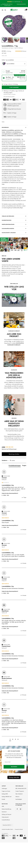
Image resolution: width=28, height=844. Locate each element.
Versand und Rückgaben (8, 216)
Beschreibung (5, 127)
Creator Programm (20, 791)
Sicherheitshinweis (6, 220)
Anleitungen (4, 788)
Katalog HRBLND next (6, 796)
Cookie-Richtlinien (6, 820)
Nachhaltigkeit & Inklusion (9, 232)
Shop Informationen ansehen (9, 96)
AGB (3, 806)
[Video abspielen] (14, 299)
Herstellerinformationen (8, 224)
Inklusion (17, 796)
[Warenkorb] (25, 10)
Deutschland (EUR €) (7, 825)
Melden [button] (4, 495)
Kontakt (3, 799)
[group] (14, 447)
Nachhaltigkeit (19, 799)
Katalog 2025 (5, 794)
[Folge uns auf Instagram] (20, 809)
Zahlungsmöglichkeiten (8, 228)
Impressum (4, 811)
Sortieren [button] (4, 460)
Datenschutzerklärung (6, 809)
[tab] (15, 466)
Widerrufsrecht (5, 817)
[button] (20, 51)
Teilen (3, 121)
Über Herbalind (19, 794)
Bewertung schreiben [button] (14, 454)
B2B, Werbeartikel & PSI (21, 788)
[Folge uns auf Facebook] (17, 809)
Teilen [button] (8, 495)
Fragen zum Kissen (6, 791)
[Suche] (5, 10)
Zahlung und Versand (6, 814)
